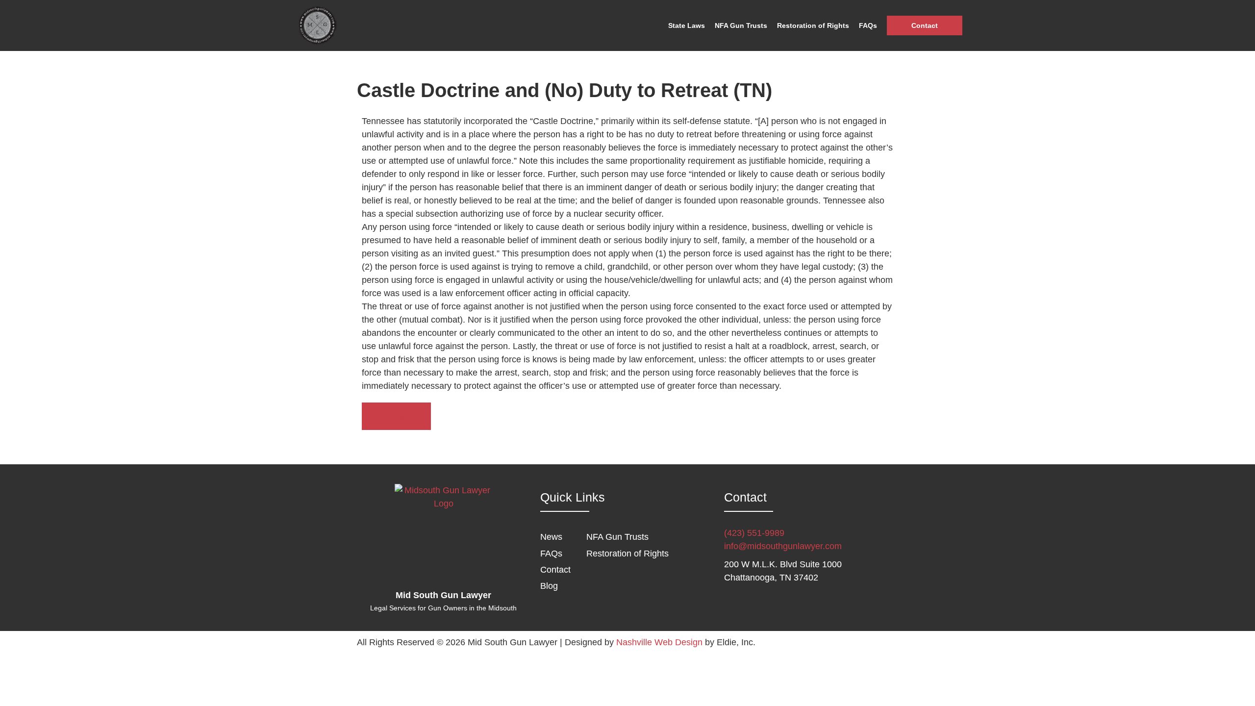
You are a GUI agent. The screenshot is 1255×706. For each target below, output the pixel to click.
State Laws (686, 25)
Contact (924, 25)
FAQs (868, 25)
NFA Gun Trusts (741, 25)
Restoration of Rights (813, 25)
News (551, 537)
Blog (549, 586)
